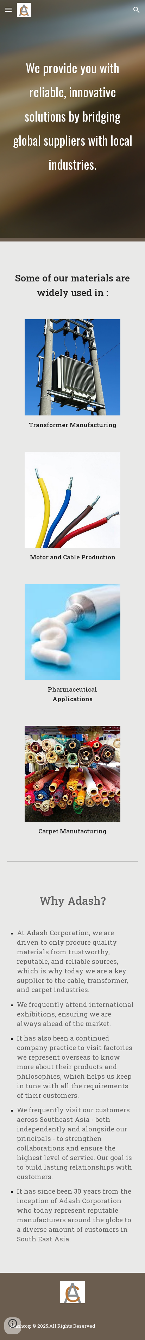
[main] (72, 121)
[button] (8, 9)
